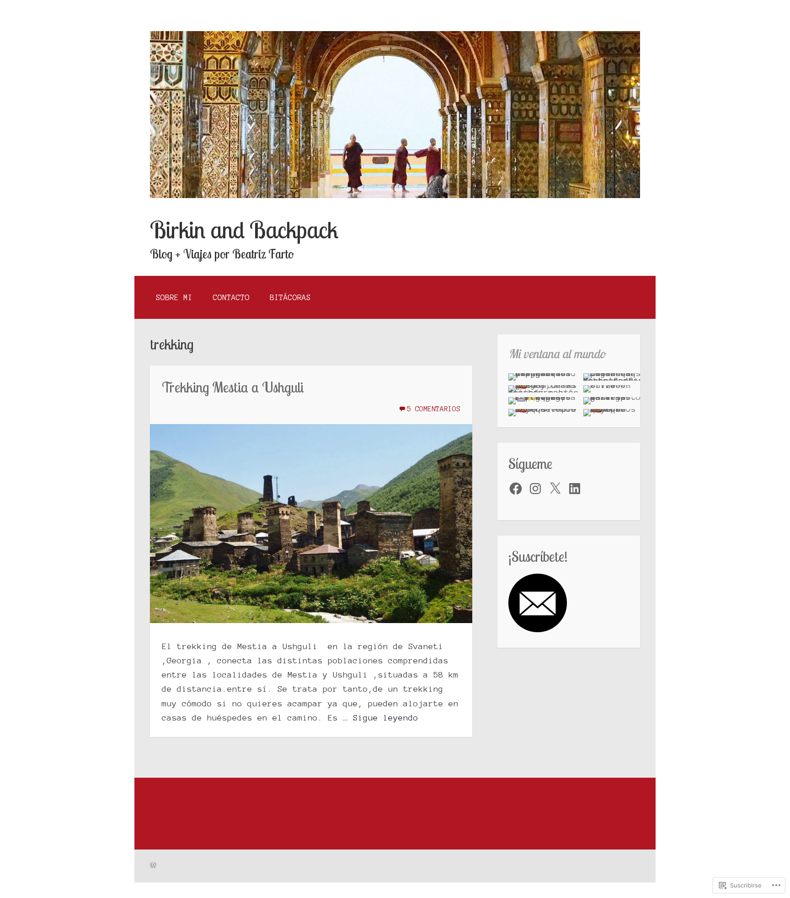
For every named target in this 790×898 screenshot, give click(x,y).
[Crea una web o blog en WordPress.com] (153, 865)
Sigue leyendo (385, 717)
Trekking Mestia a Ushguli (233, 387)
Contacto (231, 297)
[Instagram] (535, 488)
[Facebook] (515, 488)
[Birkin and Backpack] (395, 195)
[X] (555, 488)
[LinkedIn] (574, 488)
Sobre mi (174, 297)
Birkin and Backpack (244, 229)
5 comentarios (433, 409)
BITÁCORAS (290, 297)
